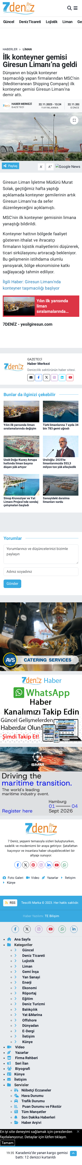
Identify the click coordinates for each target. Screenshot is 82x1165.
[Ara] (69, 8)
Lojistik (51, 21)
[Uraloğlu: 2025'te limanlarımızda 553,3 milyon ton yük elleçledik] (61, 446)
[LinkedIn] (48, 864)
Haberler (10, 49)
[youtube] (50, 929)
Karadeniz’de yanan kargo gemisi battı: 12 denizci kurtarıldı (42, 1155)
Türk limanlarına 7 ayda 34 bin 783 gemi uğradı (60, 426)
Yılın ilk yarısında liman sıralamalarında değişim (20, 426)
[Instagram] (54, 377)
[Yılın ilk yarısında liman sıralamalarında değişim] (21, 411)
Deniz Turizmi (33, 1004)
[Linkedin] (62, 377)
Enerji (26, 982)
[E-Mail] (30, 377)
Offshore (29, 1020)
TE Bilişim (52, 916)
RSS (12, 903)
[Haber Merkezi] (14, 367)
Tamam (7, 1143)
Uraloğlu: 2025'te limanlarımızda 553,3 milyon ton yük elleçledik (59, 463)
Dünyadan (30, 1025)
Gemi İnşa (30, 971)
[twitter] (27, 929)
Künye (11, 883)
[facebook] (15, 929)
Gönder (12, 583)
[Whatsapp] (64, 864)
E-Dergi (27, 1031)
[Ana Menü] (76, 8)
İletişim (70, 878)
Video (35, 878)
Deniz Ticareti (30, 21)
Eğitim (27, 999)
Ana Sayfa (22, 939)
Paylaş (12, 166)
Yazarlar (52, 878)
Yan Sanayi (30, 977)
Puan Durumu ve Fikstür (41, 1106)
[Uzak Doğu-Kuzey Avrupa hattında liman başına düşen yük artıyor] (21, 446)
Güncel (8, 21)
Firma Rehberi (26, 1058)
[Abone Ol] (68, 166)
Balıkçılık (29, 1009)
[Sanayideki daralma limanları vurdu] (61, 484)
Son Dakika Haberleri (38, 1117)
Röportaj (28, 993)
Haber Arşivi (31, 1122)
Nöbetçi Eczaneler (36, 1090)
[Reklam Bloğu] (41, 636)
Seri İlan (21, 1063)
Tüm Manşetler (33, 1112)
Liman (67, 21)
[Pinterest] (33, 864)
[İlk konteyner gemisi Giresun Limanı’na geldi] (41, 136)
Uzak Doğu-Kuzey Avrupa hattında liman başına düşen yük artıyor (20, 463)
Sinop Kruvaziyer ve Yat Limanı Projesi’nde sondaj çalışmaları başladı (21, 501)
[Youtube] (69, 377)
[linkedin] (74, 929)
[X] (25, 864)
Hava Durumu (32, 1096)
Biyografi (22, 1069)
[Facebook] (38, 377)
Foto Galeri (15, 878)
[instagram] (38, 929)
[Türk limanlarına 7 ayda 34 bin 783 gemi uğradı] (61, 411)
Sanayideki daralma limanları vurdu (56, 499)
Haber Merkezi (38, 364)
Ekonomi (29, 988)
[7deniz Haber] (18, 8)
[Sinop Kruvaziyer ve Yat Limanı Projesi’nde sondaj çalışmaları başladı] (21, 484)
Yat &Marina (31, 1015)
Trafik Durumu (33, 1101)
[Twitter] (46, 377)
